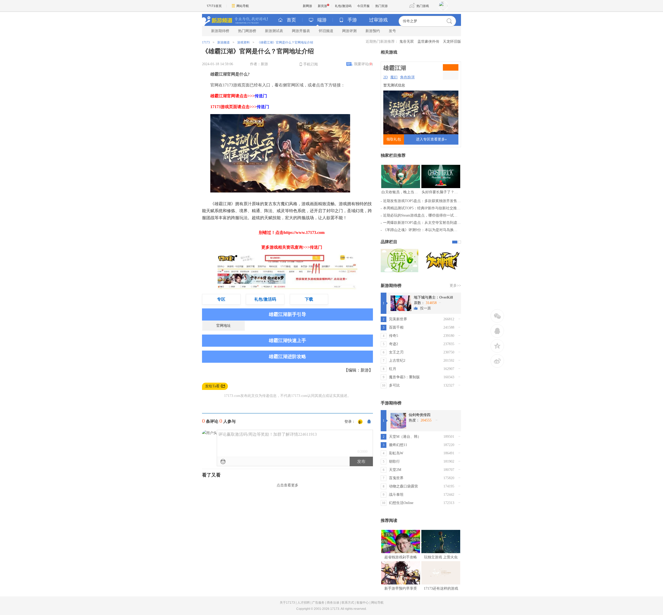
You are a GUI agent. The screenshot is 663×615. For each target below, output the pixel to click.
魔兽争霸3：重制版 (404, 377)
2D (385, 77)
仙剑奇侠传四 (419, 415)
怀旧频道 (326, 31)
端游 (322, 20)
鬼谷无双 (406, 41)
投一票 (425, 308)
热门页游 (381, 6)
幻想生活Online (401, 503)
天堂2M (395, 470)
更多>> (455, 285)
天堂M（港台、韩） (405, 437)
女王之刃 (396, 352)
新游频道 (223, 42)
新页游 (322, 6)
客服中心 (362, 602)
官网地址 (223, 326)
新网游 (307, 6)
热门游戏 (422, 6)
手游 (352, 20)
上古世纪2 (397, 360)
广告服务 (318, 602)
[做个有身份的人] (360, 422)
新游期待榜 (220, 31)
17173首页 (214, 6)
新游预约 (372, 31)
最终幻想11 (398, 445)
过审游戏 (378, 20)
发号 (392, 31)
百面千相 (396, 327)
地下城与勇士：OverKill (433, 297)
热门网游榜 (247, 31)
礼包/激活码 (343, 6)
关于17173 (287, 602)
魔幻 (394, 77)
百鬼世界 (396, 478)
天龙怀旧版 (452, 41)
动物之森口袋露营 (403, 486)
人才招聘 (303, 602)
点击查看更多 (287, 485)
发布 (361, 461)
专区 (221, 299)
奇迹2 (393, 344)
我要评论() (363, 64)
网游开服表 (301, 31)
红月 (392, 369)
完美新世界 (398, 319)
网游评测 (349, 31)
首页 (291, 20)
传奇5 (393, 336)
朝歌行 (394, 461)
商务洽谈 (333, 602)
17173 (206, 42)
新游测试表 (274, 31)
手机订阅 (310, 64)
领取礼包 (393, 139)
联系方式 (348, 602)
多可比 (394, 385)
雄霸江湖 (394, 68)
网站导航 (242, 6)
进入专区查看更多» (431, 139)
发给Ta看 (212, 386)
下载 (309, 299)
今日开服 (363, 6)
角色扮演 (407, 77)
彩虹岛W (396, 453)
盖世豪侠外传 (428, 41)
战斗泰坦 (396, 495)
